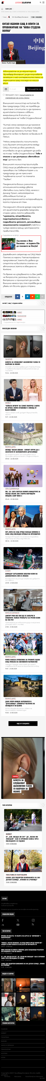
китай (4, 303)
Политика (5, 1037)
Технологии (5, 1049)
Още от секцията (23, 723)
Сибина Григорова (7, 905)
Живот (3, 1033)
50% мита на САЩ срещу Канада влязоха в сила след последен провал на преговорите (22, 533)
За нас (4, 898)
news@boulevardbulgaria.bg (29, 909)
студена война (17, 303)
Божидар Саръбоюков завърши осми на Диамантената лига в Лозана (21, 575)
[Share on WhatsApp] (37, 296)
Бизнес (4, 1041)
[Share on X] (22, 296)
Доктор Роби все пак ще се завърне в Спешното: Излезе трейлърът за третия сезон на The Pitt (22, 618)
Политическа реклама (34, 1076)
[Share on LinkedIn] (27, 296)
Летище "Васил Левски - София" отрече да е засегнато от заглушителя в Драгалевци (22, 451)
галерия (4, 1029)
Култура (4, 1053)
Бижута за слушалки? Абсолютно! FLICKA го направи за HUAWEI (22, 363)
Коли (3, 1057)
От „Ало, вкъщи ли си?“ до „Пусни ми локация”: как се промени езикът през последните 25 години (22, 839)
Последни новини (9, 328)
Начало (7, 1076)
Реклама (17, 1076)
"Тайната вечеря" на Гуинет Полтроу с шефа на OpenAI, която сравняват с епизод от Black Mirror (22, 408)
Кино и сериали (7, 1045)
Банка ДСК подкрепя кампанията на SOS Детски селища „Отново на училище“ (23, 878)
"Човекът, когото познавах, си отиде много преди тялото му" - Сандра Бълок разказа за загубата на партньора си (22, 943)
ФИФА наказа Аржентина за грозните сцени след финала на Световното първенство (22, 661)
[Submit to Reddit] (32, 296)
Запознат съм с (19, 96)
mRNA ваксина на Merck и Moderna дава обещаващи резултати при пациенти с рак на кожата (22, 950)
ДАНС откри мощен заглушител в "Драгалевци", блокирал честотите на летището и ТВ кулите (20, 703)
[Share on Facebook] (17, 296)
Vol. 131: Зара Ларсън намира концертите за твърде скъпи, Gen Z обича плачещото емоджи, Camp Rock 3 (22, 493)
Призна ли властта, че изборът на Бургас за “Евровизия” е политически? (21, 936)
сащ (9, 303)
